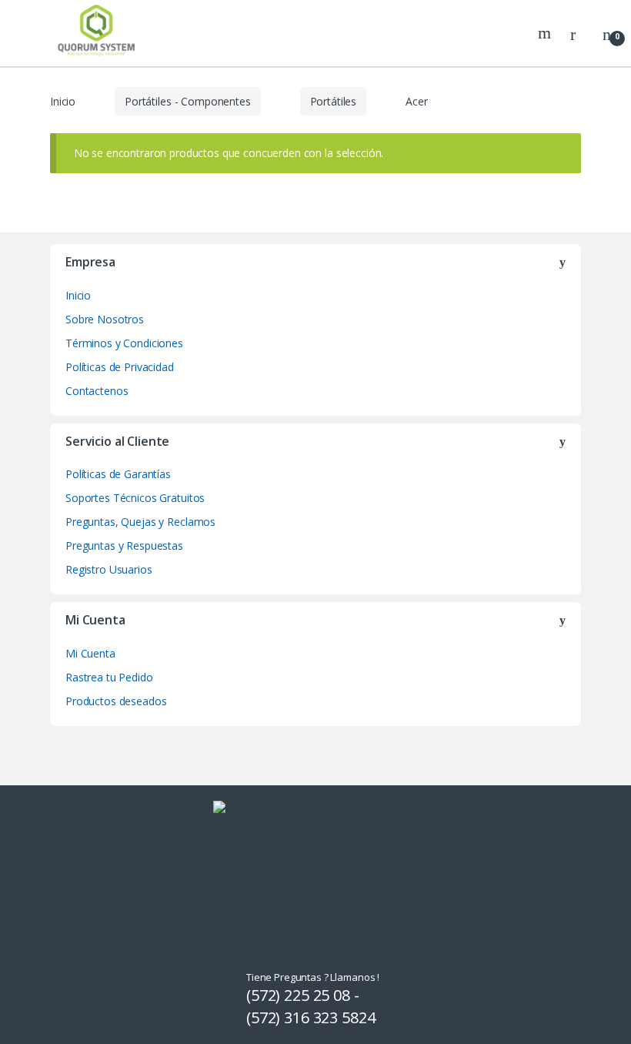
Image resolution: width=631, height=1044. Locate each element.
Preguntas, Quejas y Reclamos (140, 521)
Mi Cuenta (90, 653)
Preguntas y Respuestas (124, 545)
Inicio (62, 101)
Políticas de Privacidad (119, 367)
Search (546, 33)
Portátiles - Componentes (188, 101)
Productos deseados (115, 701)
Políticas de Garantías (118, 474)
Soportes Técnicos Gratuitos (135, 497)
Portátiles (333, 101)
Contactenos (96, 390)
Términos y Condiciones (124, 343)
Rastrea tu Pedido (109, 677)
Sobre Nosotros (104, 319)
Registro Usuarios (108, 569)
